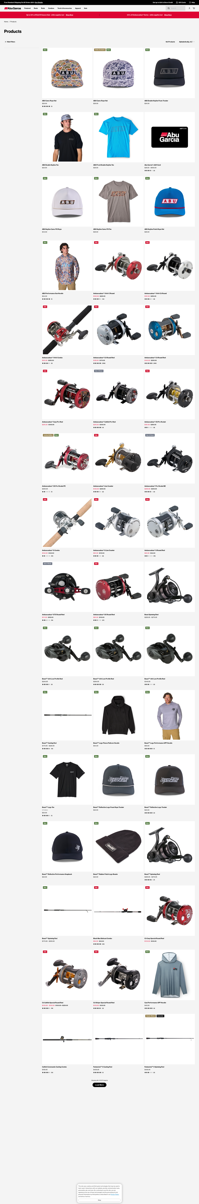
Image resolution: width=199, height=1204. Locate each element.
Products (13, 22)
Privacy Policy (115, 1194)
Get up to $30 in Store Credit (163, 2)
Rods (43, 8)
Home (6, 22)
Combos (51, 8)
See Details (39, 2)
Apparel (78, 8)
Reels (36, 8)
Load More (99, 1085)
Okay (99, 1200)
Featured (27, 8)
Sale (85, 8)
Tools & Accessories (65, 8)
